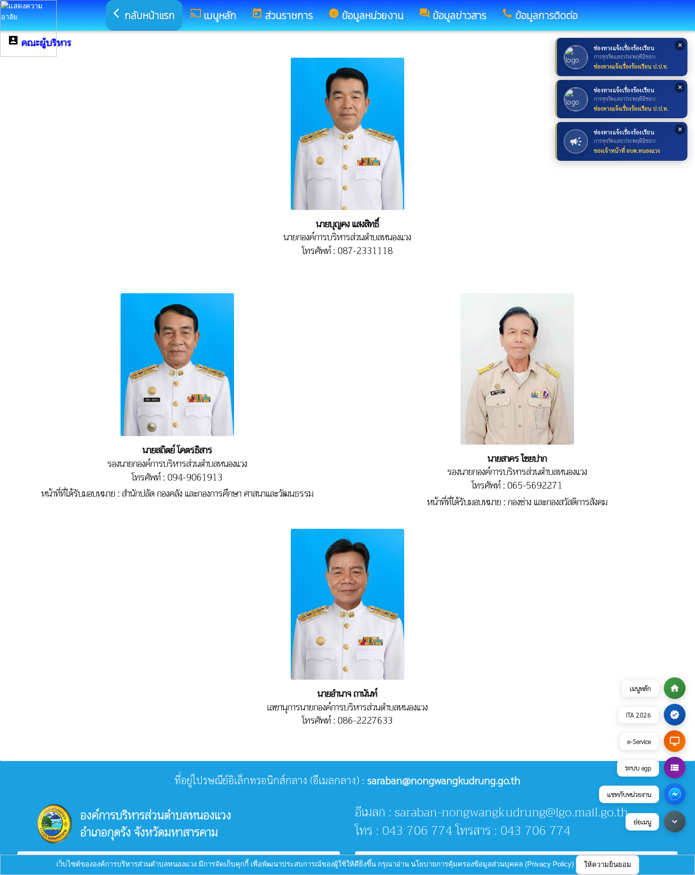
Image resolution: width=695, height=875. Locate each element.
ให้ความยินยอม (607, 864)
